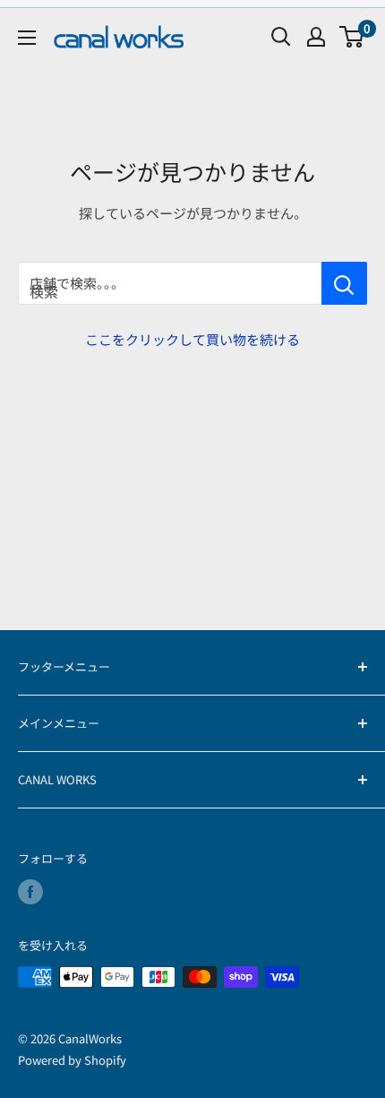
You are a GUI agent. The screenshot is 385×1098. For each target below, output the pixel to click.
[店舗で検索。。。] (344, 283)
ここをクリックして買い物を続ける (192, 339)
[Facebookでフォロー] (30, 891)
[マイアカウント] (316, 37)
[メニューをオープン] (27, 37)
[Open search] (281, 37)
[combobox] (169, 283)
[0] (352, 37)
